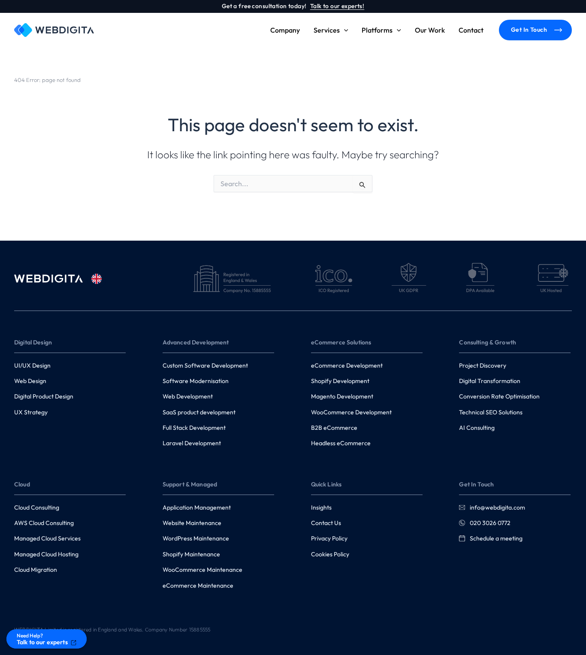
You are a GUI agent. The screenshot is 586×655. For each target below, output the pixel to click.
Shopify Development (340, 381)
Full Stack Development (194, 428)
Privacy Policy (329, 538)
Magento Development (342, 396)
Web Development (188, 396)
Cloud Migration (35, 570)
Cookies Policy (330, 554)
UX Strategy (31, 412)
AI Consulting (477, 428)
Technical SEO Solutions (491, 412)
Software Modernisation (196, 381)
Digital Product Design (43, 396)
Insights (321, 507)
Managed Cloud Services (47, 538)
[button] (344, 30)
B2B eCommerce (334, 428)
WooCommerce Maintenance (202, 570)
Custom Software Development (205, 365)
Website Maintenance (192, 523)
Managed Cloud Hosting (46, 554)
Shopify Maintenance (191, 554)
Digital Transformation (489, 381)
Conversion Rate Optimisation (499, 396)
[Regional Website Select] (96, 278)
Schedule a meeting (495, 538)
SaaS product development (199, 412)
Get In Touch (529, 29)
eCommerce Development (347, 365)
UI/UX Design (32, 365)
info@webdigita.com (497, 507)
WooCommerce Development (351, 412)
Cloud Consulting (36, 507)
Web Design (30, 381)
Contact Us (326, 523)
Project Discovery (482, 365)
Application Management (197, 507)
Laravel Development (192, 443)
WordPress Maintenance (196, 538)
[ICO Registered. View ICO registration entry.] (333, 279)
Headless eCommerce (341, 443)
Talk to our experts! (337, 6)
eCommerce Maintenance (198, 585)
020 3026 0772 (489, 523)
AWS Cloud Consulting (44, 523)
